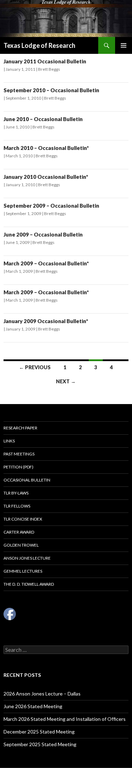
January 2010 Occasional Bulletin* (46, 177)
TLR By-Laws (16, 493)
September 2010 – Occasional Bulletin (51, 90)
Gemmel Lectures (23, 571)
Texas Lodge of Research (39, 45)
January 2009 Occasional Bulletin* (46, 321)
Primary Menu (123, 45)
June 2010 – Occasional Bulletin (43, 119)
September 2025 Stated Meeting (40, 744)
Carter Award (19, 532)
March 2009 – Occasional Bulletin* (46, 263)
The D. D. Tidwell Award (29, 584)
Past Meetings (19, 454)
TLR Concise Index (23, 519)
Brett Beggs (49, 69)
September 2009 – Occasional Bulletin (51, 205)
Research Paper (20, 427)
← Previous (35, 367)
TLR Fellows (17, 506)
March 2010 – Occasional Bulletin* (46, 148)
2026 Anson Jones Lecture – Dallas (42, 694)
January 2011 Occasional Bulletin (45, 61)
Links (9, 440)
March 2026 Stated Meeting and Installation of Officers (65, 719)
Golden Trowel (21, 545)
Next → (66, 381)
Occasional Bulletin (27, 480)
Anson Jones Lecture (27, 558)
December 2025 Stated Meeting (39, 732)
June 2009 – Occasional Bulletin (43, 234)
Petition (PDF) (18, 467)
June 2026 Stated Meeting (33, 706)
